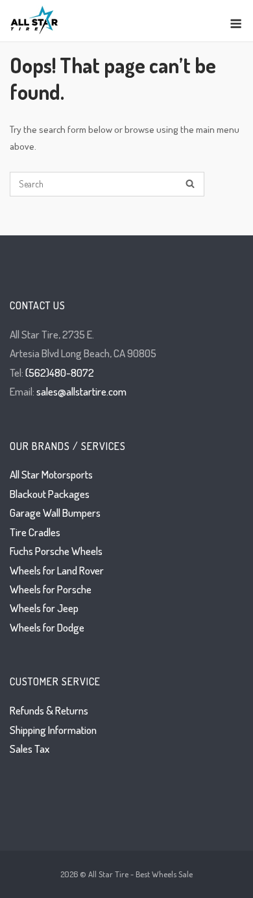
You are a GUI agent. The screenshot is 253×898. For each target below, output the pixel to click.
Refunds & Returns (49, 710)
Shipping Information (53, 730)
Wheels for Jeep (44, 608)
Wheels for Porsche (50, 589)
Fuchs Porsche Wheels (56, 551)
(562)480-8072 (59, 372)
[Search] (190, 184)
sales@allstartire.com (81, 391)
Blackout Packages (50, 494)
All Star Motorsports (51, 474)
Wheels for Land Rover (57, 570)
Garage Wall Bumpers (55, 512)
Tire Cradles (35, 532)
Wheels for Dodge (47, 627)
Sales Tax (29, 748)
